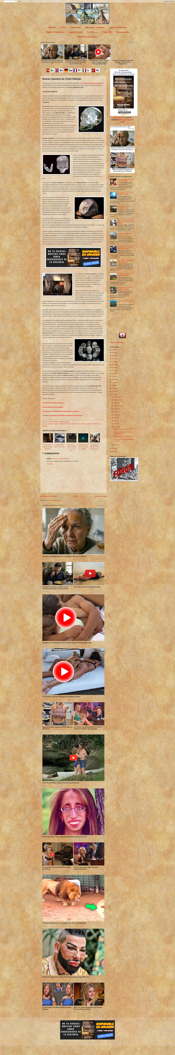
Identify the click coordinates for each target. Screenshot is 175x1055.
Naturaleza (76, 27)
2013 (113, 388)
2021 (113, 364)
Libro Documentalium (87, 36)
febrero (116, 426)
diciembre (116, 397)
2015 (113, 382)
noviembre (117, 400)
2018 (113, 373)
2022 (113, 361)
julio (115, 412)
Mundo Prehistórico (55, 32)
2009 (113, 451)
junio (115, 415)
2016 (113, 379)
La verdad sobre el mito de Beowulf (123, 436)
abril (115, 420)
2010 (113, 448)
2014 (113, 385)
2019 (113, 370)
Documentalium (54, 421)
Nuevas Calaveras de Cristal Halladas (123, 429)
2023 (113, 358)
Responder (50, 464)
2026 (113, 350)
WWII (63, 27)
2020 (113, 367)
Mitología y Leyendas (94, 27)
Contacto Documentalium (117, 342)
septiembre (117, 406)
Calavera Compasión (53, 424)
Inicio (76, 496)
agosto (116, 409)
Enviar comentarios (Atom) (55, 500)
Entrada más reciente (48, 496)
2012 (113, 391)
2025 (113, 352)
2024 (113, 355)
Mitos (94, 424)
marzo (115, 423)
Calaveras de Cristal (65, 424)
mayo (115, 418)
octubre (116, 403)
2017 (113, 376)
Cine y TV (107, 32)
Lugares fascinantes (118, 27)
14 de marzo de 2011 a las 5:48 (60, 458)
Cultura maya (84, 424)
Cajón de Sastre (75, 32)
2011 (113, 394)
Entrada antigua (100, 496)
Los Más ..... (92, 32)
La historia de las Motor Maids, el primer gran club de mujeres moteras (126, 221)
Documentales (123, 32)
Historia (52, 27)
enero (115, 445)
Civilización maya (75, 424)
